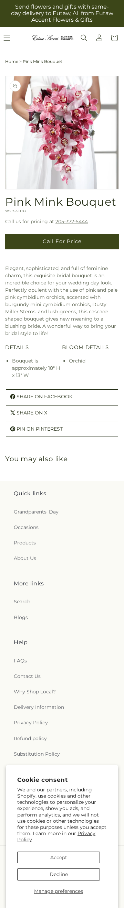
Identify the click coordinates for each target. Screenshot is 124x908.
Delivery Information (39, 707)
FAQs (20, 661)
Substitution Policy (37, 754)
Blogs (21, 617)
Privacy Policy (31, 723)
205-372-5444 (71, 221)
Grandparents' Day (36, 512)
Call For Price (62, 241)
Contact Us (27, 676)
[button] (84, 37)
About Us (25, 558)
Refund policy (30, 738)
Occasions (26, 527)
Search (22, 601)
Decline (59, 874)
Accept (58, 857)
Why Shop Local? (35, 692)
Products (25, 543)
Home (11, 61)
